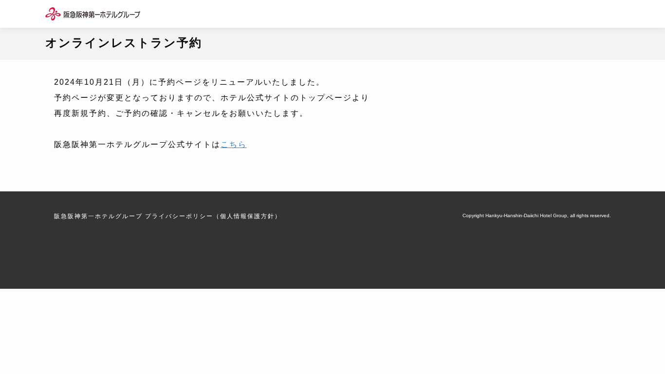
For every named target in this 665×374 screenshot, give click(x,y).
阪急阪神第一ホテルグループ (98, 216)
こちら (234, 144)
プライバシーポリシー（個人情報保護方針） (213, 216)
